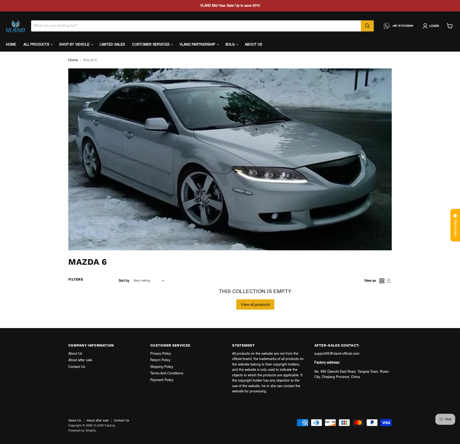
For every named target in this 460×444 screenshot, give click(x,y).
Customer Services (151, 44)
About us (253, 44)
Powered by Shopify (82, 430)
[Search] (367, 25)
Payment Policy (161, 380)
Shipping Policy (161, 367)
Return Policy (160, 360)
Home (11, 44)
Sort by (124, 280)
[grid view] (382, 280)
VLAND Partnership (197, 44)
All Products (36, 44)
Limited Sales (112, 44)
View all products (255, 304)
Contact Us (76, 367)
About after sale (80, 360)
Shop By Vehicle (74, 44)
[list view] (388, 280)
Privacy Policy (160, 353)
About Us (75, 353)
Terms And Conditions (166, 373)
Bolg (230, 44)
